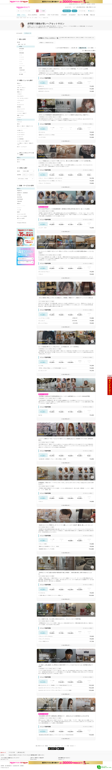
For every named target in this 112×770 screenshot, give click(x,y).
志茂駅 (20, 67)
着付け (18, 123)
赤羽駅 (36, 17)
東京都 (24, 17)
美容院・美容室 (19, 17)
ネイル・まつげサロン (32, 14)
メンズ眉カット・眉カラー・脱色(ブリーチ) (25, 144)
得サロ (18, 161)
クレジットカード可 (21, 214)
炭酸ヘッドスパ (20, 115)
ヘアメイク (19, 121)
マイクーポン (83, 10)
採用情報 (22, 765)
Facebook (72, 745)
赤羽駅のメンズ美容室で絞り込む (46, 42)
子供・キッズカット (21, 87)
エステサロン (42, 14)
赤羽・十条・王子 (30, 17)
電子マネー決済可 (21, 218)
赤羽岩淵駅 (21, 48)
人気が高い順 (74, 47)
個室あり (19, 203)
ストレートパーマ (21, 109)
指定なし (19, 83)
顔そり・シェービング (21, 146)
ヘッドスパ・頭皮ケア (21, 113)
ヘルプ (74, 7)
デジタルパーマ (20, 104)
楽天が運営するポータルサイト (64, 757)
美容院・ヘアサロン (21, 14)
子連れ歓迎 (19, 201)
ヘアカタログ (64, 14)
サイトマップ (51, 745)
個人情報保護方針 (8, 765)
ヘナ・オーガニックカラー (22, 98)
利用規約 (46, 745)
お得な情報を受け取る (80, 7)
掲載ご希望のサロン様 (90, 7)
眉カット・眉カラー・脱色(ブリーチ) (25, 126)
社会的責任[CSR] (16, 765)
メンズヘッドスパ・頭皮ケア (23, 141)
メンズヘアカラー (21, 134)
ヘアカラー (19, 94)
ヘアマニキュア (20, 100)
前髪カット (19, 91)
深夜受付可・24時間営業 (22, 192)
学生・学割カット (21, 89)
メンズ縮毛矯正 (20, 138)
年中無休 (19, 194)
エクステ (19, 117)
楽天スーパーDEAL (21, 159)
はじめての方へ (68, 7)
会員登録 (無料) (66, 10)
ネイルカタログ (72, 14)
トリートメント (20, 111)
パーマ (18, 102)
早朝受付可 (19, 190)
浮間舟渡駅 (21, 52)
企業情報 (2, 765)
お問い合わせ (57, 745)
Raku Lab (92, 14)
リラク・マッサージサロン (53, 14)
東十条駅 (21, 74)
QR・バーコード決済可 (22, 216)
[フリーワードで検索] (37, 11)
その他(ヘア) (19, 130)
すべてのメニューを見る (87, 219)
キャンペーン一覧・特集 (83, 14)
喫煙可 (18, 212)
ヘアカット (19, 85)
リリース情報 (66, 745)
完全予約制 (19, 197)
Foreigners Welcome (21, 222)
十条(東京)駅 (22, 70)
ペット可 (19, 209)
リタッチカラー (20, 96)
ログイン (74, 10)
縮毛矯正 (19, 106)
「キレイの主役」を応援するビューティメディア (10, 757)
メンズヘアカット (21, 132)
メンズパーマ (20, 136)
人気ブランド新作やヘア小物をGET (37, 757)
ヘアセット (40, 17)
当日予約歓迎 (20, 199)
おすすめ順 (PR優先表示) (63, 47)
